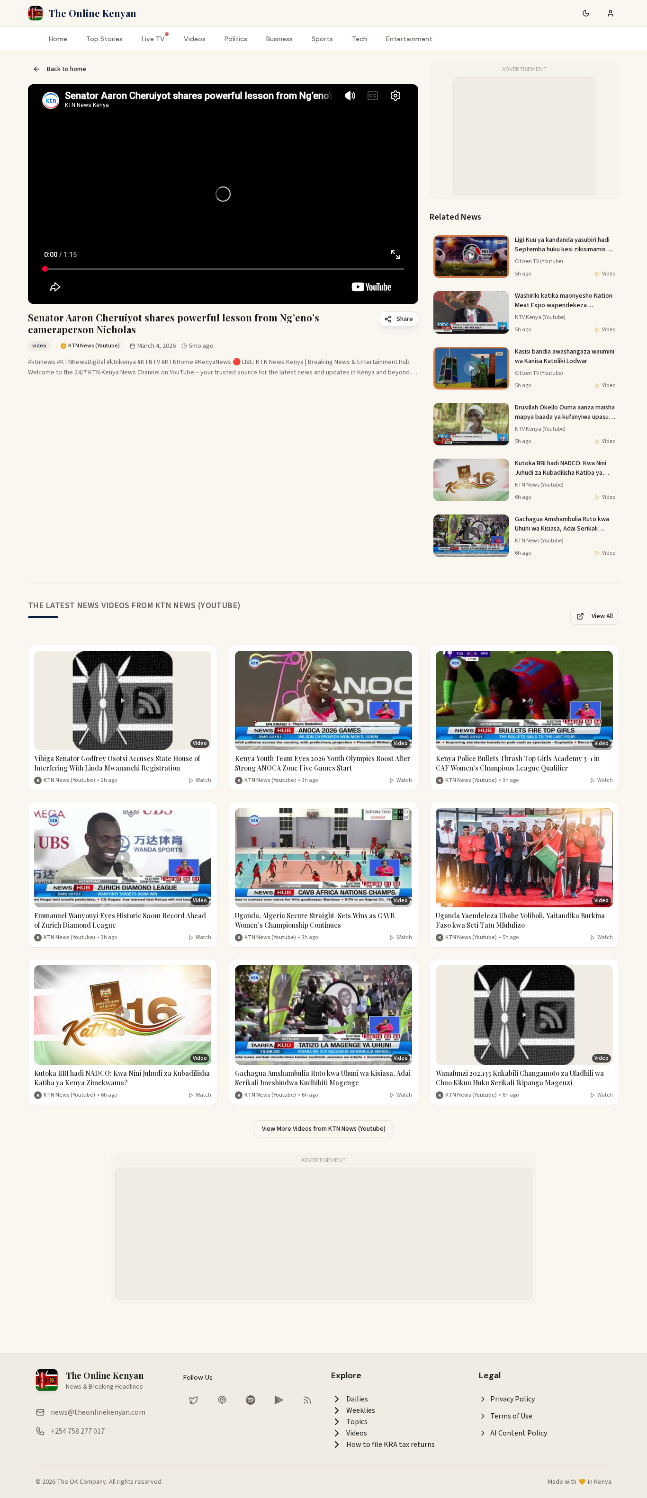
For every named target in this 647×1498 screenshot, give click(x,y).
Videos (195, 39)
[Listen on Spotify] (250, 1400)
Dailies (357, 1399)
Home (58, 39)
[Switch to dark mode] (585, 13)
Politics (236, 39)
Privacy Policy (512, 1399)
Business (279, 39)
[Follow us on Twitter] (193, 1400)
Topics (357, 1422)
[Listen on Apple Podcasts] (222, 1400)
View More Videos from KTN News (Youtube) (324, 1129)
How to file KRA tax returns (390, 1444)
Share (404, 319)
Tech (359, 39)
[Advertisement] (525, 137)
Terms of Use (511, 1416)
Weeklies (360, 1410)
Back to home (66, 69)
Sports (322, 39)
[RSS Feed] (307, 1400)
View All (602, 616)
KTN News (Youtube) (69, 780)
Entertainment (409, 39)
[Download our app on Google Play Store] (279, 1400)
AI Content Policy (518, 1433)
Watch (203, 780)
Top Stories (104, 39)
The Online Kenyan (92, 13)
